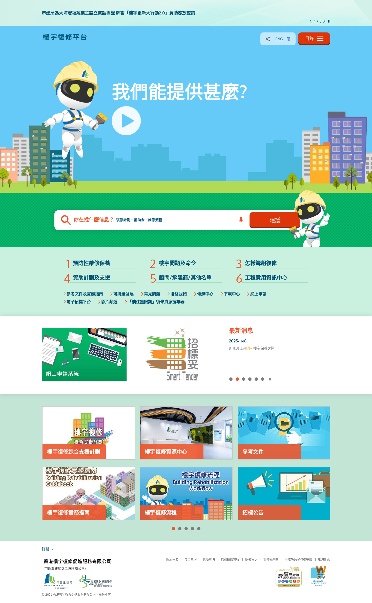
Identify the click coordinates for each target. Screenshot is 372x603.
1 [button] (231, 379)
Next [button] (324, 21)
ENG (279, 39)
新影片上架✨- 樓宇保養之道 (252, 348)
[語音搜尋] (241, 220)
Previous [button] (311, 21)
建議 (275, 220)
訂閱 (46, 549)
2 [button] (237, 379)
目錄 (310, 38)
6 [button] (262, 379)
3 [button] (243, 379)
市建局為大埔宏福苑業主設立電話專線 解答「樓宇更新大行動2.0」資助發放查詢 (277, 351)
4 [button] (250, 379)
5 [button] (256, 379)
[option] (186, 13)
